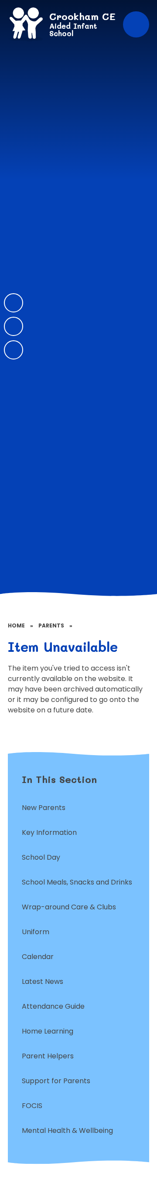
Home (16, 625)
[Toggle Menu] (136, 24)
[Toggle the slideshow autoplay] (13, 349)
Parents (51, 625)
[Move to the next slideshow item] (13, 326)
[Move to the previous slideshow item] (13, 302)
